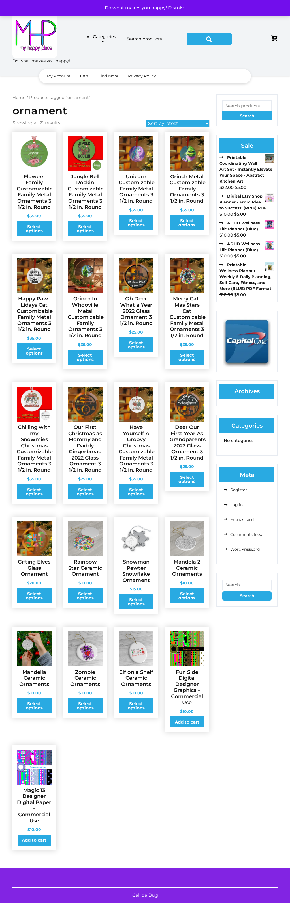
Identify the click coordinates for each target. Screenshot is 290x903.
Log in (236, 504)
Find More (108, 76)
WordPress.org (245, 549)
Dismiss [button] (176, 7)
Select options (136, 345)
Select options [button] (34, 228)
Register (238, 489)
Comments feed (246, 534)
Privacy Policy (142, 76)
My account (59, 76)
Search (209, 39)
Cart (84, 76)
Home (18, 97)
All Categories (101, 36)
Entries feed (242, 519)
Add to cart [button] (187, 722)
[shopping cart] (274, 39)
